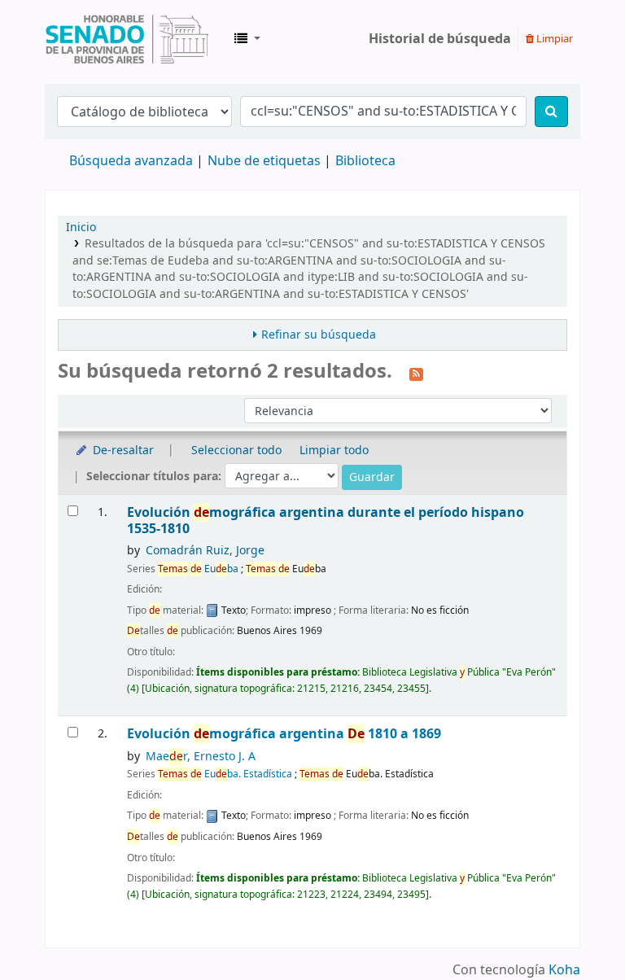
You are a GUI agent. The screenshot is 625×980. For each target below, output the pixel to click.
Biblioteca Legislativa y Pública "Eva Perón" (127, 39)
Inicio (81, 227)
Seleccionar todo (236, 450)
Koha (564, 970)
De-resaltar (122, 450)
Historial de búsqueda (440, 39)
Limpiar (553, 38)
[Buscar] (551, 111)
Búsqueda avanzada (131, 161)
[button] (247, 39)
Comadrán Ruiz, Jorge (205, 550)
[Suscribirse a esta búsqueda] (416, 372)
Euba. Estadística (225, 774)
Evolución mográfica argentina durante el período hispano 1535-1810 (325, 520)
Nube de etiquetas (264, 161)
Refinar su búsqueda (318, 334)
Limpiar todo (334, 450)
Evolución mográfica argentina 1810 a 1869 (284, 734)
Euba (198, 569)
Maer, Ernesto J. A (201, 756)
